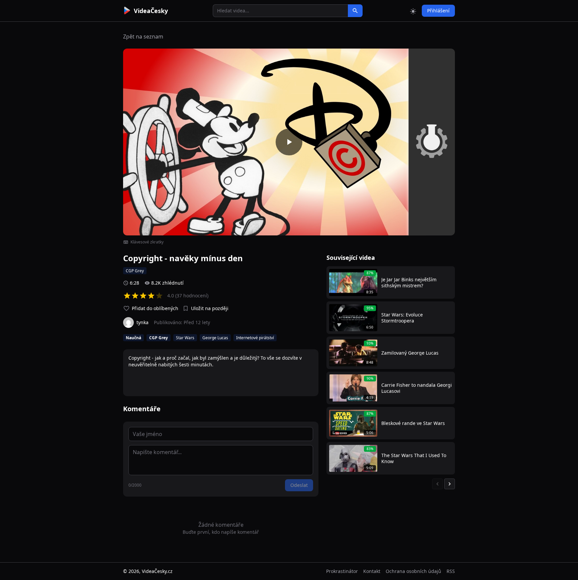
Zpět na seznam (143, 36)
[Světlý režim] (413, 10)
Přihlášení (438, 10)
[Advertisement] (85, 122)
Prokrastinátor (342, 571)
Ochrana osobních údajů (413, 571)
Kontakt (371, 571)
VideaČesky (151, 11)
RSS (451, 571)
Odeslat (299, 485)
